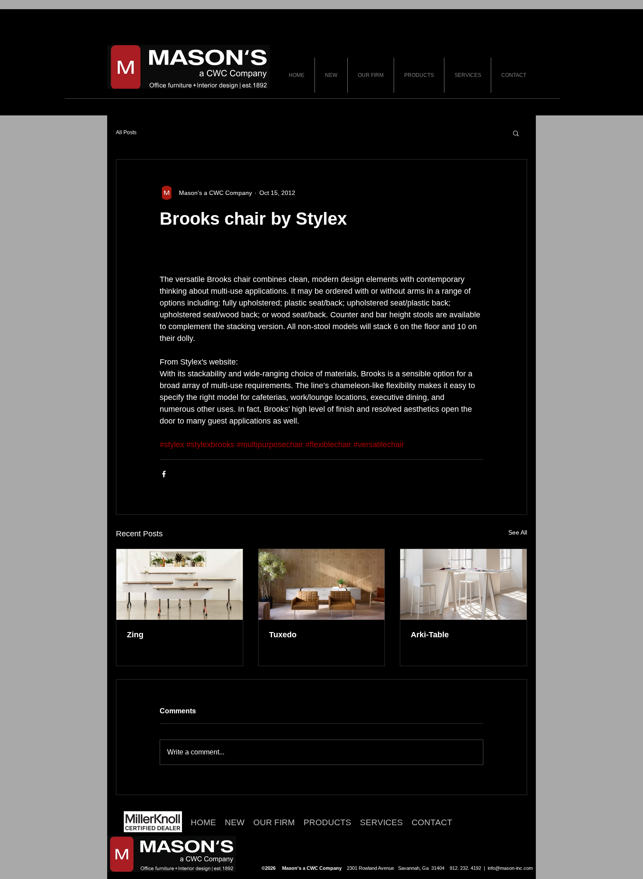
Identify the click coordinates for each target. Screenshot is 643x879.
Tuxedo (283, 634)
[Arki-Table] (463, 584)
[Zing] (179, 584)
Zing (135, 634)
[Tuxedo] (322, 584)
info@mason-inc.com (510, 868)
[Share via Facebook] (164, 474)
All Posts (126, 132)
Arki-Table (430, 634)
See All (517, 532)
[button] (516, 132)
